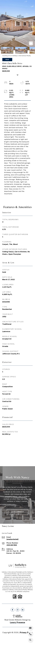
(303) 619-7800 (12, 545)
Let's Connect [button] (17, 512)
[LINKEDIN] (22, 610)
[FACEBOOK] (12, 610)
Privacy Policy (26, 632)
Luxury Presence (17, 622)
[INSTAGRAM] (17, 610)
